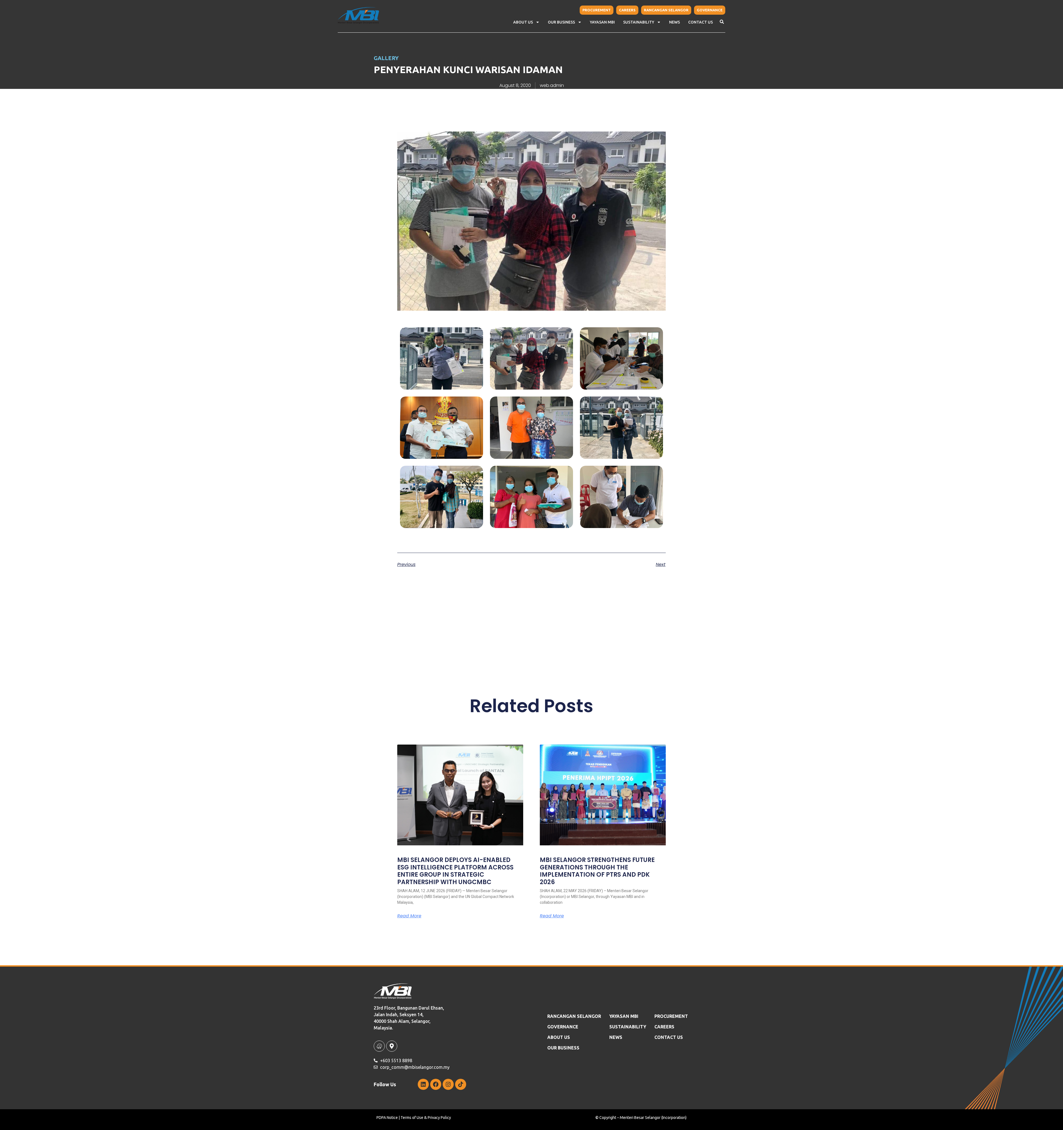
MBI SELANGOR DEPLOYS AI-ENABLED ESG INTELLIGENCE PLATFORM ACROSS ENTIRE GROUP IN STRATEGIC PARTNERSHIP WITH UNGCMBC (455, 871)
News (615, 1037)
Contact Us (700, 22)
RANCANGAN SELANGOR (574, 1016)
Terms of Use (412, 1117)
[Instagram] (448, 1084)
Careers (664, 1026)
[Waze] (379, 1046)
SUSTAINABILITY (627, 1026)
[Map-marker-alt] (391, 1046)
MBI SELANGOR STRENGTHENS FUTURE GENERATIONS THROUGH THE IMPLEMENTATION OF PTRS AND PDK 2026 (597, 871)
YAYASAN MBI (602, 22)
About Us (523, 22)
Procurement (671, 1016)
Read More (409, 916)
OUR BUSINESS (563, 1047)
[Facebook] (435, 1084)
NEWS (674, 22)
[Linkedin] (423, 1084)
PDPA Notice (387, 1117)
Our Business (561, 22)
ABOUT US (558, 1037)
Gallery (386, 58)
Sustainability (638, 22)
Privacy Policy (439, 1117)
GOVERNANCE (562, 1026)
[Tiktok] (460, 1084)
